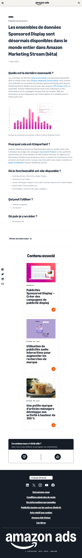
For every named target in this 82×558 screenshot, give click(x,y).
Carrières (41, 522)
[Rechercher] (79, 3)
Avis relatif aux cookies (41, 512)
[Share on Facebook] (2, 269)
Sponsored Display (38, 78)
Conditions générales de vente (41, 497)
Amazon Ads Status (41, 517)
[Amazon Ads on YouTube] (46, 485)
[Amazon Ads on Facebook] (53, 485)
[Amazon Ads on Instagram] (40, 485)
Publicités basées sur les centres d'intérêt (41, 507)
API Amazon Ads (60, 86)
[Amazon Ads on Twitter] (33, 485)
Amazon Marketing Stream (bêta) (44, 80)
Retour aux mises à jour (19, 238)
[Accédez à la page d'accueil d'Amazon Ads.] (41, 540)
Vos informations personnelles (41, 502)
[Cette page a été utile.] (57, 457)
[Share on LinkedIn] (2, 279)
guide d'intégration (16, 162)
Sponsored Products (48, 152)
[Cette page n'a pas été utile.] (24, 457)
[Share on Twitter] (2, 274)
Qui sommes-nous (41, 492)
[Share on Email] (2, 284)
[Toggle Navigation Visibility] (2, 3)
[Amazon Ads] (40, 3)
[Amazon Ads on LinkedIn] (27, 485)
